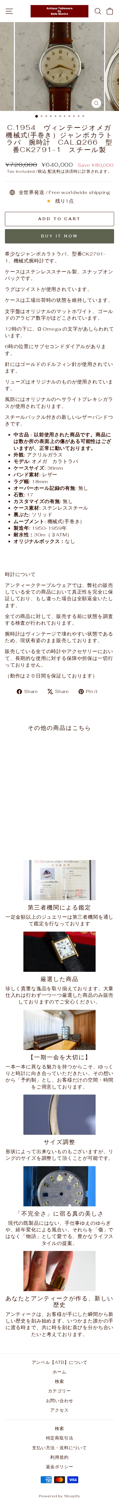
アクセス (59, 1410)
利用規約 (59, 1457)
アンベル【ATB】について (60, 1362)
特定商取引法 (59, 1438)
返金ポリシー (59, 1466)
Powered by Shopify (59, 1496)
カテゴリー (59, 1390)
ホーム (59, 1372)
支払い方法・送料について (59, 1447)
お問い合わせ (59, 1400)
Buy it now (59, 236)
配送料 (54, 171)
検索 (59, 1381)
